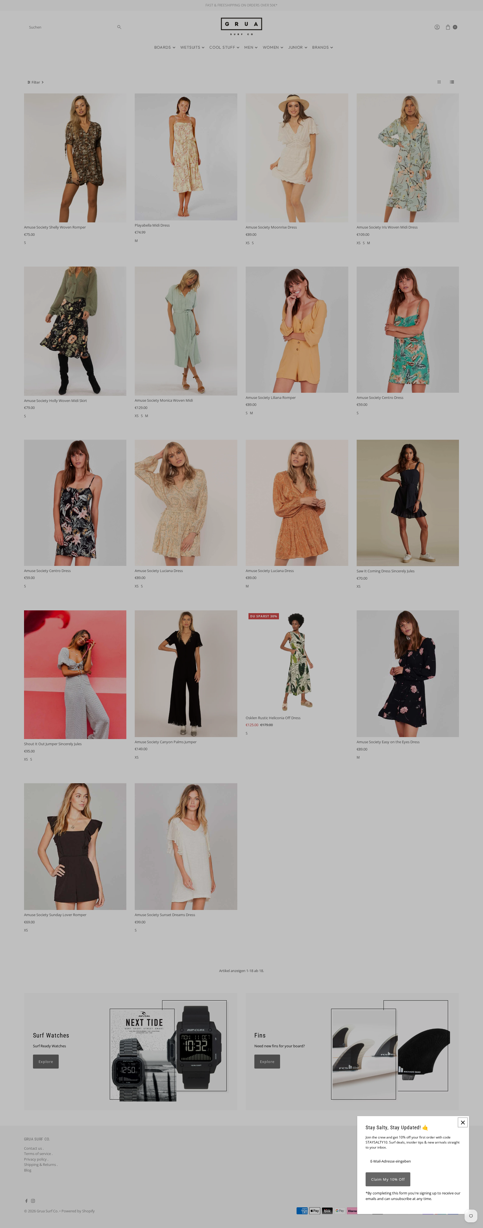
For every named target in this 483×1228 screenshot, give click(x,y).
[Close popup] (463, 1122)
